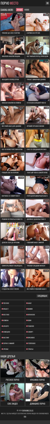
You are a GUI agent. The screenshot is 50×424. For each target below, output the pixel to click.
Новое (26, 9)
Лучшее (19, 9)
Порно (9, 3)
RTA (25, 416)
